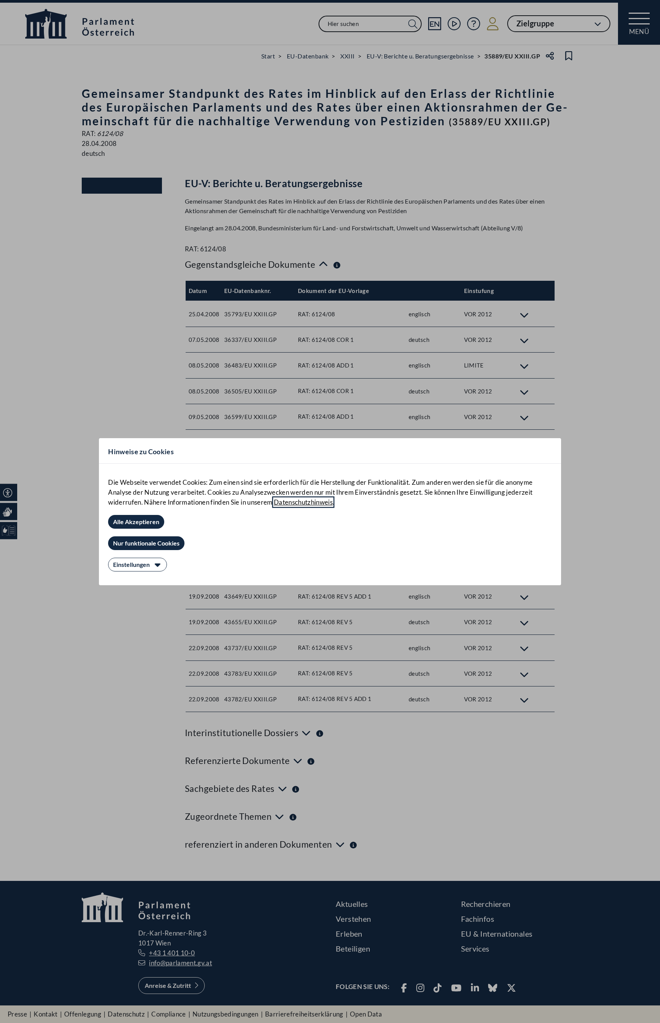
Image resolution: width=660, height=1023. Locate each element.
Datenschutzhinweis (303, 502)
